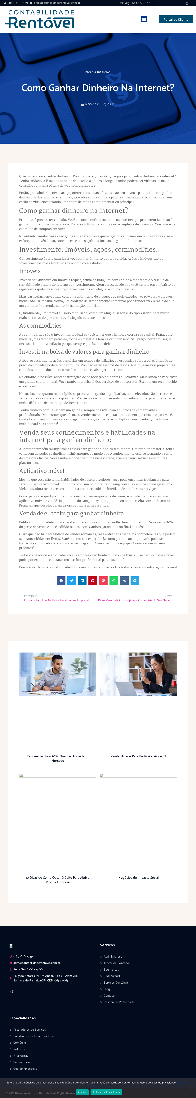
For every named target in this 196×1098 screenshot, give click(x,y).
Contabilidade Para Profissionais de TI (138, 756)
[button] (144, 19)
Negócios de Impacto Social (138, 877)
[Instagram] (186, 3)
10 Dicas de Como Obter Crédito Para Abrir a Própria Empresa (58, 880)
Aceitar (82, 1092)
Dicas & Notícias (98, 72)
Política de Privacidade (106, 1092)
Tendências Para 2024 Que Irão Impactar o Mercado (57, 759)
